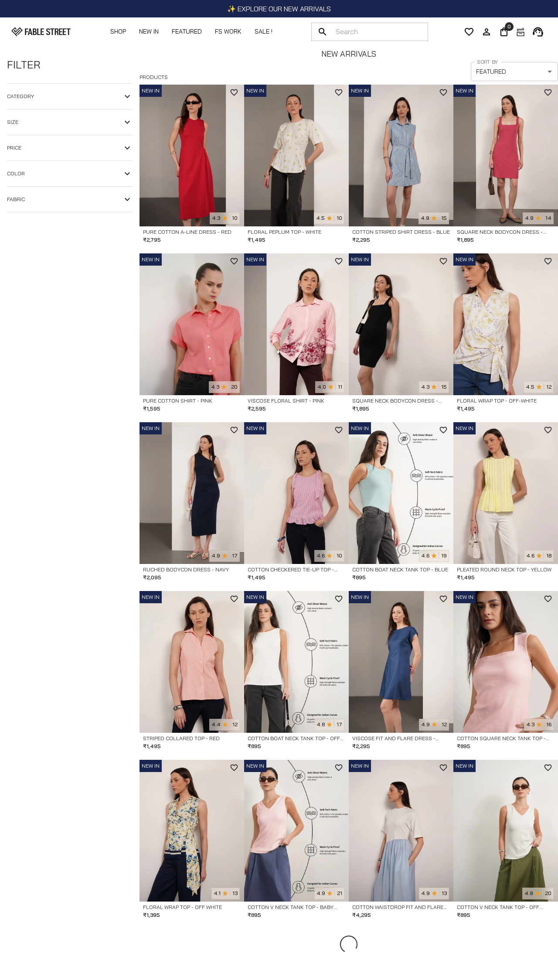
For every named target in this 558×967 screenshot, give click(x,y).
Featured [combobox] (491, 71)
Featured (187, 31)
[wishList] (469, 32)
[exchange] (520, 32)
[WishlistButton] (234, 92)
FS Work (228, 31)
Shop (118, 31)
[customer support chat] (538, 31)
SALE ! (263, 31)
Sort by (487, 61)
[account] (486, 32)
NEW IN (149, 31)
